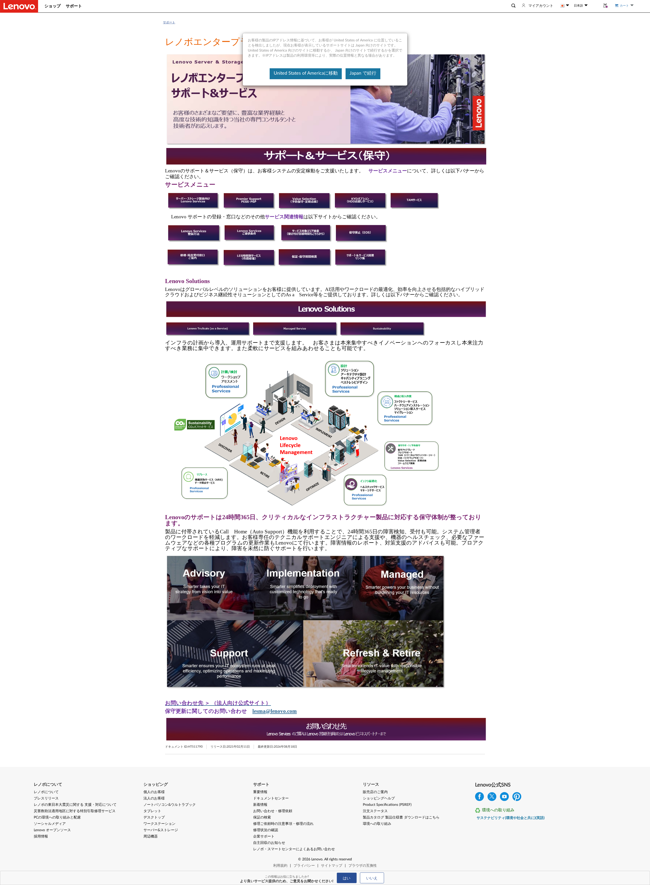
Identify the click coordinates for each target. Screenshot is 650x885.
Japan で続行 (363, 73)
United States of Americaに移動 (306, 73)
